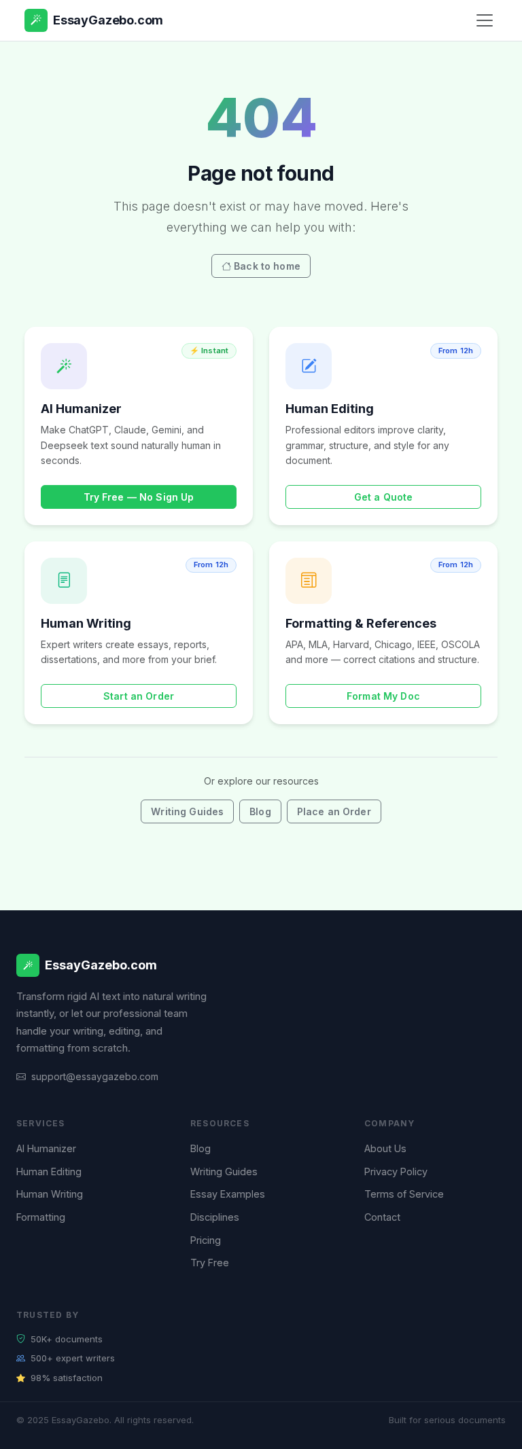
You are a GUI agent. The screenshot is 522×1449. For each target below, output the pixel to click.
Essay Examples (227, 1194)
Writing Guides (187, 811)
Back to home (267, 266)
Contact (382, 1217)
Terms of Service (404, 1194)
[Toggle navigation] (485, 20)
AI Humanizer (46, 1148)
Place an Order (334, 811)
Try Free (209, 1262)
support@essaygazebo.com (94, 1076)
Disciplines (214, 1217)
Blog (260, 811)
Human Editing (49, 1171)
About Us (385, 1148)
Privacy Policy (396, 1171)
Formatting (40, 1217)
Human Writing (49, 1194)
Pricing (205, 1240)
